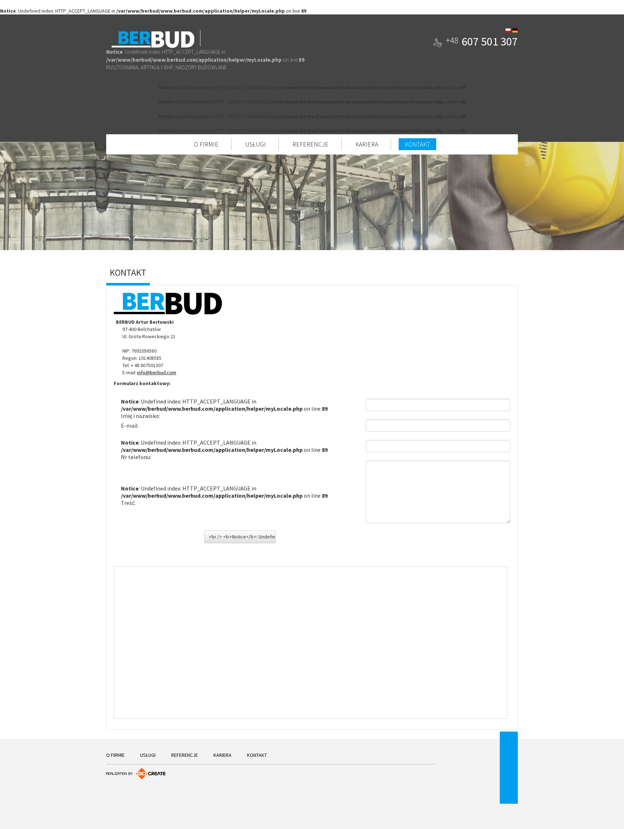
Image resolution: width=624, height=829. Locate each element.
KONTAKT (417, 144)
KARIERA (366, 144)
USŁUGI (255, 144)
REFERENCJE (310, 144)
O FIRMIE (206, 144)
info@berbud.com (156, 372)
